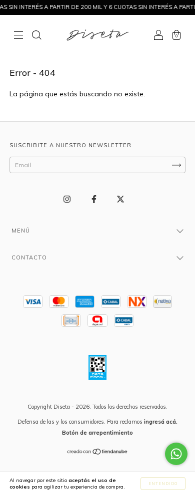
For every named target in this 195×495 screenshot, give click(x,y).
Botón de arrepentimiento (97, 432)
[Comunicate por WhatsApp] (176, 454)
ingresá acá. (161, 421)
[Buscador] (37, 36)
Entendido (163, 483)
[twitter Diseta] (121, 199)
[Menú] (19, 36)
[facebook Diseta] (94, 199)
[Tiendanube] (97, 453)
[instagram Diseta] (68, 199)
